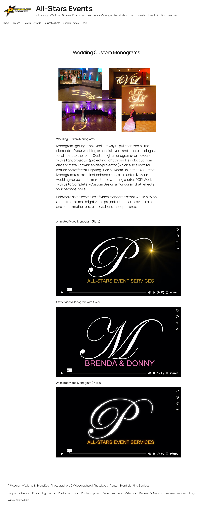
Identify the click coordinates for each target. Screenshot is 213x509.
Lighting (47, 493)
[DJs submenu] (38, 493)
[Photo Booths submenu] (77, 493)
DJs (34, 493)
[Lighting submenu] (54, 493)
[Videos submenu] (135, 493)
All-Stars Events (64, 8)
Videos (129, 493)
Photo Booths (67, 493)
